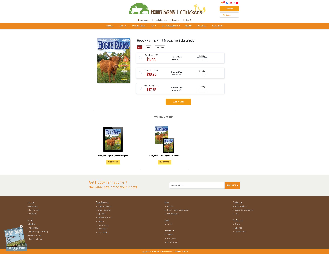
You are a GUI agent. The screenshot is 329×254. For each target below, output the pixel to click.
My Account (144, 20)
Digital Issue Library (171, 25)
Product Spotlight (172, 214)
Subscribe (229, 8)
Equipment (102, 214)
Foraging (101, 221)
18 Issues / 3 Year (176, 87)
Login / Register (240, 231)
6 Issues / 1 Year (177, 57)
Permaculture (102, 228)
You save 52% (176, 59)
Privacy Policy (171, 238)
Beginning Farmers (104, 206)
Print (139, 47)
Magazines (201, 25)
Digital (148, 47)
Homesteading (103, 225)
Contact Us (187, 20)
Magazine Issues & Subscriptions (178, 210)
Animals (109, 25)
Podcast (188, 25)
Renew (237, 224)
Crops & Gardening (104, 210)
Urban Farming (103, 232)
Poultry (122, 25)
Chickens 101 (34, 228)
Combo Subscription (160, 20)
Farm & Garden (138, 25)
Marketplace (217, 25)
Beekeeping (33, 206)
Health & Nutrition (35, 235)
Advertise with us (241, 206)
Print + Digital (160, 47)
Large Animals (34, 210)
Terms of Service (172, 242)
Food (153, 25)
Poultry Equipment (35, 239)
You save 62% (176, 90)
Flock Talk (32, 224)
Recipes (169, 224)
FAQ (236, 214)
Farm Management (104, 217)
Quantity (202, 56)
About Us (169, 235)
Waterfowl (33, 214)
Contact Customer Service (244, 210)
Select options (113, 162)
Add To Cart (178, 101)
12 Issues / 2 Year (176, 72)
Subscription (232, 185)
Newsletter (176, 20)
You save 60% (176, 75)
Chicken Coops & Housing (38, 231)
